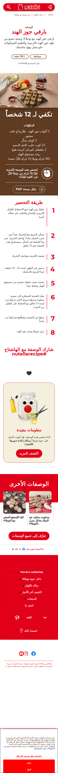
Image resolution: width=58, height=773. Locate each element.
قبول (29, 769)
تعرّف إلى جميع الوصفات (29, 536)
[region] (29, 751)
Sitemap (16, 666)
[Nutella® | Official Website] (29, 7)
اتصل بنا (8, 666)
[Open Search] (9, 7)
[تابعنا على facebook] (33, 653)
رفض (29, 763)
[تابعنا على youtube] (21, 653)
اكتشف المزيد (29, 453)
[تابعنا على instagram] (26, 653)
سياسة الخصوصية (27, 666)
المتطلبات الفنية (39, 666)
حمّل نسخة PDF (26, 189)
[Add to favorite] (29, 373)
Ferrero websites (31, 572)
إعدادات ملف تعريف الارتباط (29, 756)
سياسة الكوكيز (18, 664)
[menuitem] (31, 579)
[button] (19, 572)
